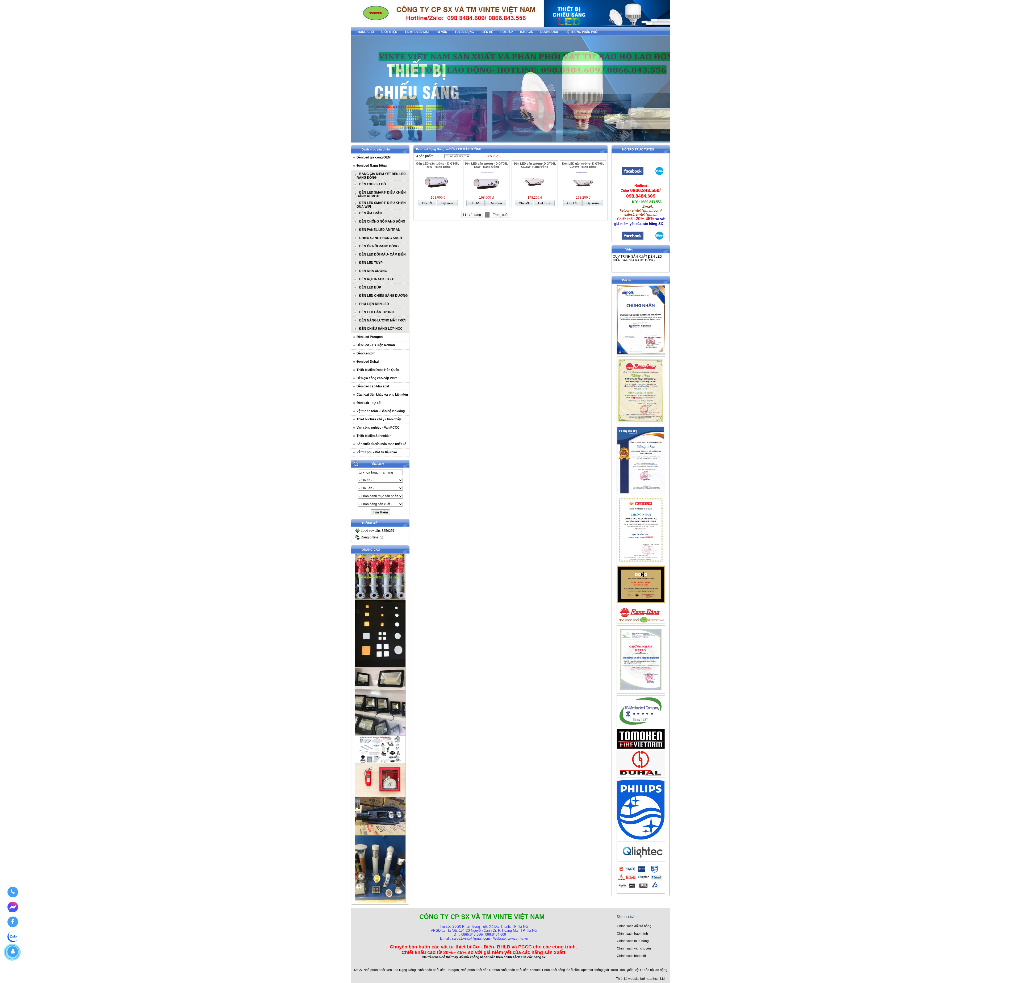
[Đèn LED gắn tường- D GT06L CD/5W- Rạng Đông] (535, 192)
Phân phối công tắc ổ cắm (561, 970)
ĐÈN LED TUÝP (371, 263)
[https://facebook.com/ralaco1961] (632, 239)
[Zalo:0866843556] (659, 174)
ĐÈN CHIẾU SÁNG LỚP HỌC (381, 329)
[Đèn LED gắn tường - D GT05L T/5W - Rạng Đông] (438, 192)
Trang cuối (501, 215)
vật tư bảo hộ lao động (651, 970)
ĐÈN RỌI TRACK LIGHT (377, 279)
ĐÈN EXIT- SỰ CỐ (372, 184)
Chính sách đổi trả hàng (634, 926)
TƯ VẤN (441, 32)
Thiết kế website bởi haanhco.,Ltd (640, 979)
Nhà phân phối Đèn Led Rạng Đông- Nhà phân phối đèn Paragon (411, 970)
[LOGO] (510, 25)
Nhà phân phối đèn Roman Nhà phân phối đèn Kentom (501, 970)
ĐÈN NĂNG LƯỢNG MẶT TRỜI (382, 320)
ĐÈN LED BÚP (370, 287)
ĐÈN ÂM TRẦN (370, 213)
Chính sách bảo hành (632, 933)
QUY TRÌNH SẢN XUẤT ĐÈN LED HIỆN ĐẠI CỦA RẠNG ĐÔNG (637, 258)
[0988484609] (13, 892)
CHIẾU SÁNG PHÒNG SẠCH (380, 238)
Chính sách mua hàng (633, 941)
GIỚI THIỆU (389, 32)
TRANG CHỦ (365, 32)
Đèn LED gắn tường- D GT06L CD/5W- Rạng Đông (535, 165)
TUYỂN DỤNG (464, 32)
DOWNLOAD (549, 32)
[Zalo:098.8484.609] (659, 239)
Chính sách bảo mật (631, 956)
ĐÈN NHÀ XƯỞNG (373, 271)
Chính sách (626, 916)
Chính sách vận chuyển (634, 948)
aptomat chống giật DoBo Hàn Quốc (607, 970)
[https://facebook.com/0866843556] (632, 174)
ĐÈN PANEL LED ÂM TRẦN (379, 230)
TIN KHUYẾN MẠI (417, 32)
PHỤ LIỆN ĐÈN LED (374, 304)
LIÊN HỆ (487, 32)
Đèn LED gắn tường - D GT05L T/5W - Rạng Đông (437, 165)
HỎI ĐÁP (506, 32)
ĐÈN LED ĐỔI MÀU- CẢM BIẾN (382, 254)
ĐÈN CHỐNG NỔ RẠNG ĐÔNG (382, 221)
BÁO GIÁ (526, 32)
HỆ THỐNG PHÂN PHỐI (582, 32)
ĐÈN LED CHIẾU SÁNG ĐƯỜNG (383, 296)
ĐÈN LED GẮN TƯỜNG (376, 312)
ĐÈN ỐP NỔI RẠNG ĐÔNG (379, 246)
